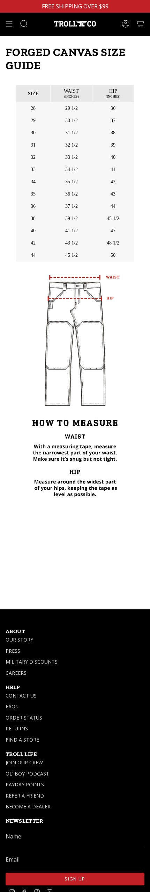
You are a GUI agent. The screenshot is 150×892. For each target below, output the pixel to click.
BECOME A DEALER (28, 806)
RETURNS (17, 728)
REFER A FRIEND (25, 795)
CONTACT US (21, 695)
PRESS (13, 650)
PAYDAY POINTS (25, 784)
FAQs (12, 706)
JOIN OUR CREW (24, 762)
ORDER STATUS (24, 717)
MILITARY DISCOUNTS (32, 661)
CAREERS (16, 673)
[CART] (140, 24)
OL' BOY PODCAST (27, 773)
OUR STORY (19, 639)
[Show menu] (9, 24)
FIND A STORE (22, 739)
